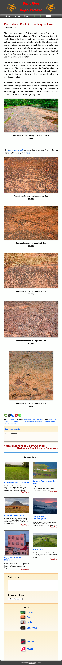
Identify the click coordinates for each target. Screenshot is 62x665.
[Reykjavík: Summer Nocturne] (16, 542)
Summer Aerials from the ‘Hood (44, 482)
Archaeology (8, 422)
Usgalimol (13, 424)
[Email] (5, 415)
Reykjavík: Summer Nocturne (13, 558)
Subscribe (38, 16)
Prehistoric (47, 422)
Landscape (40, 419)
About (17, 16)
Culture (25, 419)
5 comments (12, 429)
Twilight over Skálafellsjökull (39, 517)
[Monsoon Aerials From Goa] (16, 471)
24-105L (50, 419)
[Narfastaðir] (45, 539)
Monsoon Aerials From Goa (16, 482)
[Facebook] (12, 415)
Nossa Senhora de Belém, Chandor (25, 445)
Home (8, 16)
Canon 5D (16, 422)
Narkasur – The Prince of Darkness (36, 448)
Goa (29, 419)
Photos (27, 16)
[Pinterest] (16, 415)
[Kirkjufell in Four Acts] (16, 505)
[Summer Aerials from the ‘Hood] (45, 470)
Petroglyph (39, 422)
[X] (9, 415)
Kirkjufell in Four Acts (14, 515)
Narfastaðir (38, 549)
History (34, 419)
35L (55, 419)
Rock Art (6, 424)
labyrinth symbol (15, 150)
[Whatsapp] (19, 415)
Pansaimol (32, 422)
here (28, 153)
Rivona (53, 422)
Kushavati (26, 422)
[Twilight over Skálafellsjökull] (45, 505)
